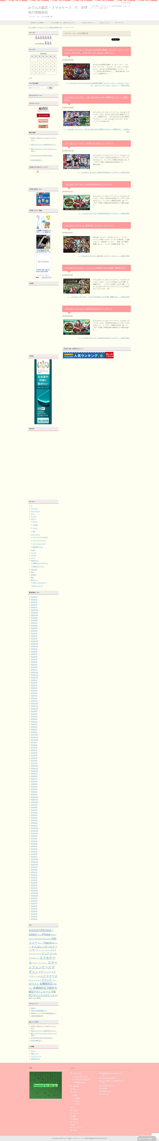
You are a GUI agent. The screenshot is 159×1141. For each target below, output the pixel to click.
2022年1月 (34, 607)
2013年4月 (34, 880)
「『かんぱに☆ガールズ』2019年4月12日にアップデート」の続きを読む (105, 338)
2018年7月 (34, 716)
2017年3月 (34, 758)
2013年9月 (34, 867)
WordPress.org (35, 1059)
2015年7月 (34, 810)
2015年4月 (34, 818)
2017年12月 (34, 734)
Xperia (48, 942)
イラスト (47, 950)
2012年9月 (34, 898)
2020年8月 (34, 651)
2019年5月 (34, 690)
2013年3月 (34, 882)
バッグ (33, 558)
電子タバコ (34, 580)
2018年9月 (34, 711)
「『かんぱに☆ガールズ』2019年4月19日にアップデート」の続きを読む (105, 213)
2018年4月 (34, 724)
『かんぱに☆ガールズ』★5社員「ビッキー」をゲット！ (89, 225)
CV (52, 930)
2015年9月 (34, 805)
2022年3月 (34, 602)
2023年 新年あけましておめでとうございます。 (43, 139)
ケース (53, 953)
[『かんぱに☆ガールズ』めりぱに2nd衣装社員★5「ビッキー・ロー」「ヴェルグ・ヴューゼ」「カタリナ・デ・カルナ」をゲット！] (76, 79)
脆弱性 (39, 998)
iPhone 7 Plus (33, 939)
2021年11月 (34, 612)
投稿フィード (35, 1053)
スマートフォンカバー (39, 963)
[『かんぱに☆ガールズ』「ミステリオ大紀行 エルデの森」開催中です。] (76, 292)
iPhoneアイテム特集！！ (38, 22)
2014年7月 (34, 841)
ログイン (33, 1051)
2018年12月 (34, 703)
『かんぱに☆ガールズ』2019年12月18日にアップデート (89, 143)
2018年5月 (34, 721)
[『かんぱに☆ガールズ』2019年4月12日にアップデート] (76, 333)
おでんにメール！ (105, 22)
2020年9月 (34, 649)
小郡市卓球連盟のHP (37, 1016)
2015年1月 (34, 825)
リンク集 (104, 1088)
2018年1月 (34, 732)
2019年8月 (34, 682)
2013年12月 (34, 859)
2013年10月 (34, 864)
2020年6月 (34, 657)
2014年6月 (34, 843)
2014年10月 (34, 833)
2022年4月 (34, 599)
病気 (32, 577)
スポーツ (33, 519)
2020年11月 (34, 644)
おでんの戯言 (35, 1022)
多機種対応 (40, 987)
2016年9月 (34, 773)
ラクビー (35, 528)
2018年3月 (34, 727)
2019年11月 (34, 675)
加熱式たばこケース (38, 566)
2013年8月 (34, 869)
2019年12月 (34, 672)
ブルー (54, 980)
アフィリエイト (35, 511)
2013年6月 (34, 875)
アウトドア (34, 508)
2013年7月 (34, 872)
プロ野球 (35, 525)
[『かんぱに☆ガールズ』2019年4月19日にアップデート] (76, 209)
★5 (53, 943)
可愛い (31, 988)
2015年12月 (34, 797)
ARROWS (45, 930)
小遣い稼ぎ (34, 569)
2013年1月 (34, 888)
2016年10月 (34, 771)
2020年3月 (34, 664)
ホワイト (34, 983)
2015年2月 (34, 823)
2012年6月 (34, 906)
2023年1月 (34, 597)
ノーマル (36, 976)
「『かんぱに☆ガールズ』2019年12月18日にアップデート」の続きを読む (104, 172)
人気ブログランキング (43, 110)
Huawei (40, 935)
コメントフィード (36, 1056)
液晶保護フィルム (38, 547)
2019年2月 (34, 698)
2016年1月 (34, 794)
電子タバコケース (38, 586)
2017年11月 (34, 737)
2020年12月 (34, 641)
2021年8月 (34, 620)
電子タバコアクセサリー (40, 582)
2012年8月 (34, 901)
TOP (45, 27)
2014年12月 (34, 828)
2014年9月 (34, 836)
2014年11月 (34, 831)
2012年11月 (34, 893)
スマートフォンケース (39, 540)
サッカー (35, 521)
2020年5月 (34, 659)
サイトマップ (119, 22)
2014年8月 (34, 838)
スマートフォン (35, 534)
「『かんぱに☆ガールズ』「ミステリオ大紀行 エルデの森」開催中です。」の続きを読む (99, 297)
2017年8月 (34, 745)
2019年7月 (34, 685)
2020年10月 (34, 646)
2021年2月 (34, 636)
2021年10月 (34, 615)
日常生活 (33, 575)
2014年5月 (34, 846)
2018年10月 (34, 708)
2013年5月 (34, 877)
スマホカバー (34, 958)
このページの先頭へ (147, 1138)
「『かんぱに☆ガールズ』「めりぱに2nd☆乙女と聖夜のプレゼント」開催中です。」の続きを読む (97, 130)
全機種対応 (46, 983)
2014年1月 (34, 856)
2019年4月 (34, 693)
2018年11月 (34, 706)
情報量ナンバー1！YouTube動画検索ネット (43, 1013)
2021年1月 (34, 638)
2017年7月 (34, 747)
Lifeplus (33, 1008)
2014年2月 (34, 854)
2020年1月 (34, 669)
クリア (45, 953)
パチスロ (33, 555)
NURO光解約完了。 (37, 160)
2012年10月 (34, 895)
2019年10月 (34, 677)
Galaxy (33, 934)
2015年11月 (34, 799)
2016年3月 (34, 789)
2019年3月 (34, 695)
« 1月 (30, 78)
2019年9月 (34, 680)
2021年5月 (34, 628)
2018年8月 (34, 714)
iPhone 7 (53, 935)
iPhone (46, 934)
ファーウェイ (37, 980)
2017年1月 (34, 763)
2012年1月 (34, 919)
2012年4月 (34, 911)
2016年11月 (34, 768)
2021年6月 (34, 625)
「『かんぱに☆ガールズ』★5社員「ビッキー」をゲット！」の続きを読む (104, 256)
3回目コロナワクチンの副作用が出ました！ (43, 144)
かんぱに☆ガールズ (43, 946)
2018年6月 (34, 719)
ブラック (46, 979)
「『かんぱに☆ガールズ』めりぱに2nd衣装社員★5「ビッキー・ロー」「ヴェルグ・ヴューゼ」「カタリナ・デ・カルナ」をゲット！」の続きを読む (98, 84)
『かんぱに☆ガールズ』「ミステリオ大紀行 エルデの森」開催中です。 (95, 268)
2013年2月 (34, 885)
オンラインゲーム (36, 954)
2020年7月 (34, 654)
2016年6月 (34, 781)
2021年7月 (34, 623)
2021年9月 (34, 618)
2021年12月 (34, 610)
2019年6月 (34, 688)
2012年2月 (34, 916)
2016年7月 (34, 779)
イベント (42, 950)
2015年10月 (34, 802)
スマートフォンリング (39, 544)
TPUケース (40, 943)
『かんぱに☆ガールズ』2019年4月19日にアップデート (88, 184)
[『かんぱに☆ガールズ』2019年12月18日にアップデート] (76, 168)
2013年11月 (34, 862)
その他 (33, 550)
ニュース (33, 553)
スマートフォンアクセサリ (40, 537)
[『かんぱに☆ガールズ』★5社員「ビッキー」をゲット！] (76, 251)
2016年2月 (34, 792)
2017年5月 (34, 753)
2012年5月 (34, 908)
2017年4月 (34, 755)
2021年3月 (34, 633)
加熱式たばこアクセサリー (40, 563)
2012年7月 (34, 903)
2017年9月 (34, 742)
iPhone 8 (40, 939)
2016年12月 (34, 766)
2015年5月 (34, 815)
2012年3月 (34, 914)
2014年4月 (34, 849)
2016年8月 (34, 776)
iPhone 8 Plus (47, 939)
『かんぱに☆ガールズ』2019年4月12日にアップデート (88, 309)
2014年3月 (34, 851)
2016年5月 (34, 784)
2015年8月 (34, 807)
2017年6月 (34, 750)
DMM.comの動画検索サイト (39, 1010)
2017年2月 (34, 760)
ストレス (33, 516)
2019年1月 (34, 701)
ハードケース (49, 975)
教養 (32, 572)
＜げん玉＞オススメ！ (87, 22)
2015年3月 (34, 820)
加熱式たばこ (35, 560)
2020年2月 (34, 667)
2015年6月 (34, 812)
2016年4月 (34, 786)
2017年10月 (34, 740)
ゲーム (33, 514)
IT (31, 506)
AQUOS (34, 930)
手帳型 (50, 987)
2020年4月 (34, 662)
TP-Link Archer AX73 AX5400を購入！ (42, 155)
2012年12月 (34, 890)
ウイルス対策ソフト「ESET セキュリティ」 (63, 22)
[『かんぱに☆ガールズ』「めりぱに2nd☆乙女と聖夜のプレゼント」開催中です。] (76, 125)
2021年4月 (34, 631)
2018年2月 (34, 729)
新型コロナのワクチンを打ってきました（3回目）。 (43, 150)
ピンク (31, 980)
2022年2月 (34, 605)
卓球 (34, 531)
